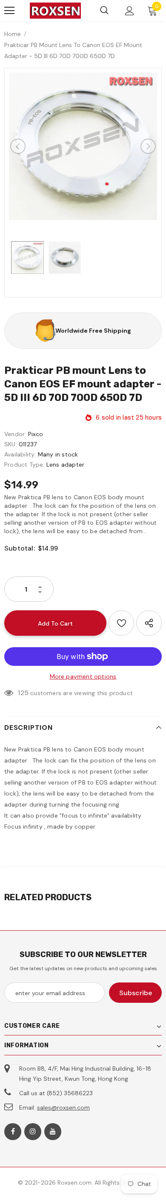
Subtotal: (19, 548)
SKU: (10, 444)
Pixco (35, 434)
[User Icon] (129, 10)
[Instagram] (32, 1131)
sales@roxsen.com (63, 1107)
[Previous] (18, 146)
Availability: (20, 454)
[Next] (148, 146)
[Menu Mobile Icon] (9, 11)
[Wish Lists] (121, 623)
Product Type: (24, 464)
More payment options (83, 676)
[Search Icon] (104, 10)
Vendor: (15, 434)
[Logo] (55, 11)
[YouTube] (52, 1131)
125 (23, 692)
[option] (83, 146)
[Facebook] (12, 1131)
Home (12, 34)
